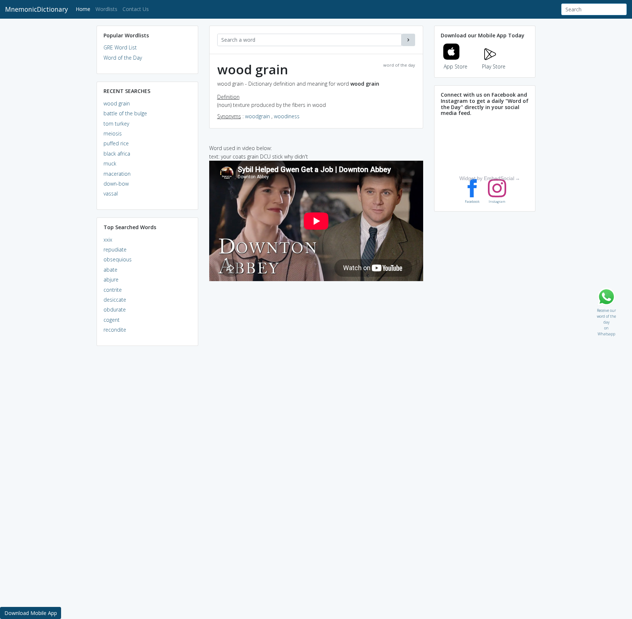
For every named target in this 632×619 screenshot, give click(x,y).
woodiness (287, 116)
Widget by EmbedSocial (486, 178)
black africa (117, 153)
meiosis (113, 133)
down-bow (116, 183)
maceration (117, 173)
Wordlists (106, 8)
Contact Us (136, 8)
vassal (111, 193)
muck (110, 163)
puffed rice (116, 143)
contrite (113, 289)
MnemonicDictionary (36, 9)
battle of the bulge (125, 113)
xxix (108, 239)
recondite (115, 329)
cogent (112, 319)
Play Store (493, 66)
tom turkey (116, 123)
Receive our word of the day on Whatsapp (606, 309)
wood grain (117, 103)
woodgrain (257, 116)
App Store (455, 66)
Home (84, 8)
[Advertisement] (147, 463)
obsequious (118, 259)
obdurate (115, 309)
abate (110, 269)
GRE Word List (120, 47)
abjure (111, 279)
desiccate (115, 299)
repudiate (115, 249)
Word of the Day (123, 57)
